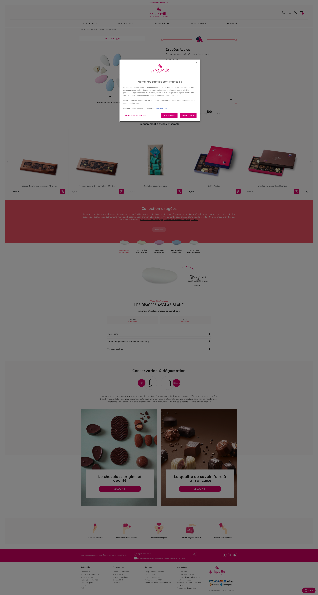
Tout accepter (188, 115)
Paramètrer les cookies (135, 115)
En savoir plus (161, 108)
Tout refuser (169, 115)
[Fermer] (196, 62)
